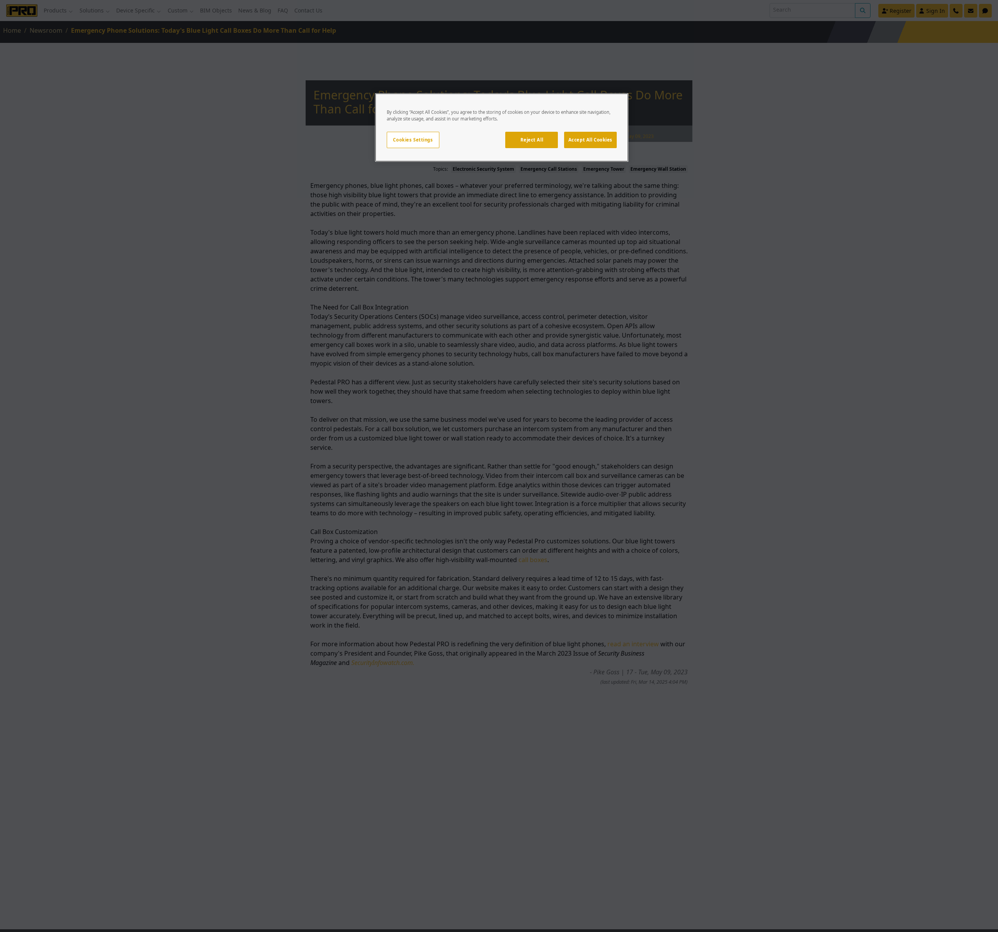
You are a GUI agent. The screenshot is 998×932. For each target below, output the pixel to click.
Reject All (531, 140)
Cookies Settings (413, 140)
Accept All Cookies (590, 140)
